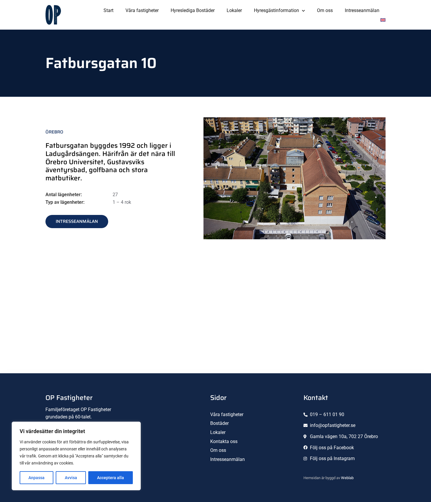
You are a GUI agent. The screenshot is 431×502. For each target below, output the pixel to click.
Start (108, 10)
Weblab (347, 478)
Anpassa (36, 477)
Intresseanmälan (362, 10)
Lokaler (234, 10)
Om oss (325, 10)
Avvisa (71, 477)
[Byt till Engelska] (383, 20)
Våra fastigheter (142, 10)
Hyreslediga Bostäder (193, 10)
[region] (76, 456)
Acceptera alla (110, 477)
